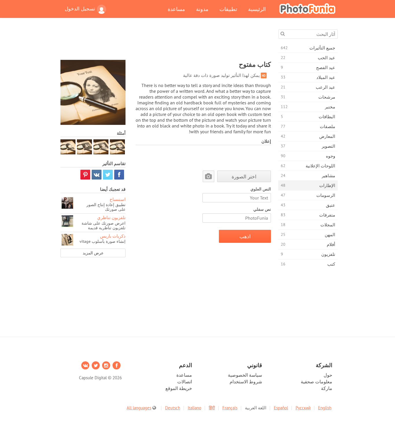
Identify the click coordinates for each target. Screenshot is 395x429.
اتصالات (184, 381)
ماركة (326, 388)
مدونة (202, 8)
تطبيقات (228, 8)
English (324, 407)
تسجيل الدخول (80, 8)
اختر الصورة (244, 176)
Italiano (194, 407)
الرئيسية (257, 8)
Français (229, 407)
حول (328, 375)
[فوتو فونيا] (307, 8)
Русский (303, 407)
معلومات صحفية (316, 381)
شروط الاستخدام (246, 381)
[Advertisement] (165, 42)
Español (281, 407)
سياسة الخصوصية (245, 375)
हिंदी (212, 407)
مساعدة (176, 8)
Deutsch (172, 407)
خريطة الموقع (178, 388)
